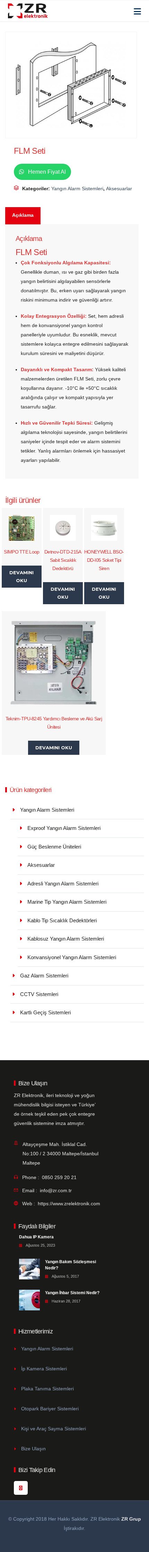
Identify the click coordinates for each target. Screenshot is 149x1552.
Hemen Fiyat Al (46, 172)
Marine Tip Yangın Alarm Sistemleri (66, 902)
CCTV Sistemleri (39, 994)
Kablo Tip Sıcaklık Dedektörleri (62, 920)
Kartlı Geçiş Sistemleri (45, 1012)
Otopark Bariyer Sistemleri (50, 1408)
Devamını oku (21, 576)
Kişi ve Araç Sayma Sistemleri (53, 1428)
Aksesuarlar (119, 188)
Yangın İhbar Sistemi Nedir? (72, 1292)
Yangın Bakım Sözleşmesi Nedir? (70, 1264)
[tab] (23, 215)
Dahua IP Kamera (36, 1237)
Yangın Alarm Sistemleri (77, 188)
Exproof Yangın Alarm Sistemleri (63, 828)
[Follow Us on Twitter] (21, 1488)
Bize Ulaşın (33, 1448)
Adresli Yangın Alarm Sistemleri (62, 883)
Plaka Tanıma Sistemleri (47, 1388)
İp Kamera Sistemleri (44, 1368)
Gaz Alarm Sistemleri (44, 975)
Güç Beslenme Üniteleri (54, 847)
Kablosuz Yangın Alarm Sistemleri (65, 939)
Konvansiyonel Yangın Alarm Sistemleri (71, 957)
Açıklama (23, 215)
